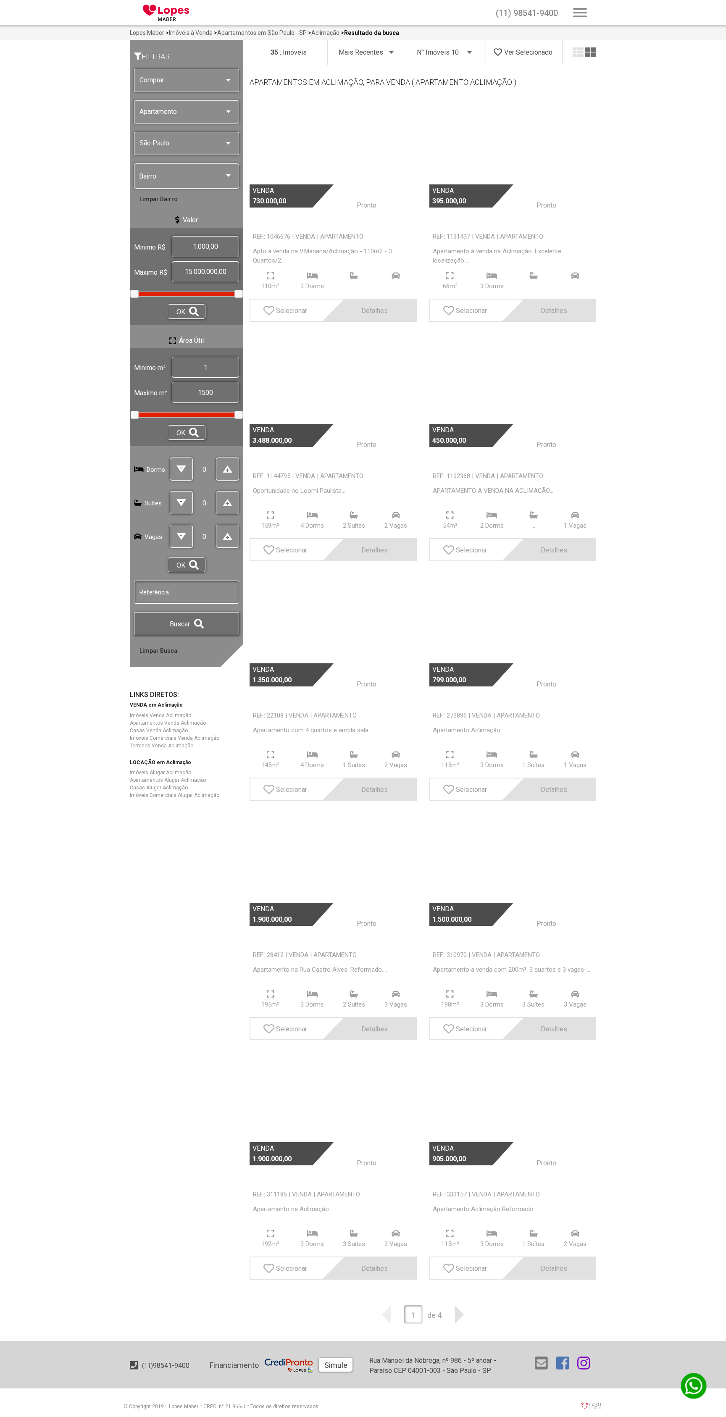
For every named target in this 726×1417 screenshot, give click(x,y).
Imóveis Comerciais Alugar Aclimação (174, 795)
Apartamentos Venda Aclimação (168, 723)
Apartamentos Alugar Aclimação (168, 780)
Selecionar (291, 311)
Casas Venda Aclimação (159, 730)
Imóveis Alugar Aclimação (160, 773)
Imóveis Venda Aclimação (160, 715)
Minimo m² (150, 368)
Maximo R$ (150, 272)
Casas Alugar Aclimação (159, 788)
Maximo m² (150, 393)
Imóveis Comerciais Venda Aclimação (174, 738)
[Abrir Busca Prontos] (580, 13)
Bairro (147, 176)
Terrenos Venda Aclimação (161, 746)
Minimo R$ (150, 247)
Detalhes (374, 311)
